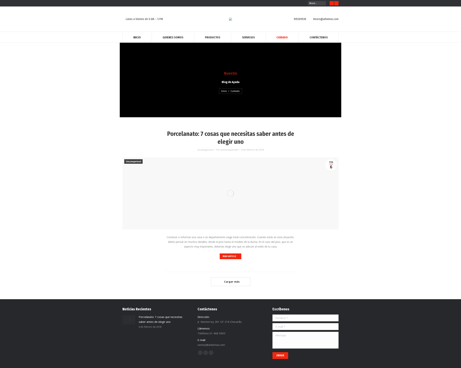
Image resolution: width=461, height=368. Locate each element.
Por (227, 149)
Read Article (229, 256)
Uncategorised (205, 149)
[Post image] (128, 319)
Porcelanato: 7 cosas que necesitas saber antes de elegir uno (230, 137)
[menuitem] (137, 37)
